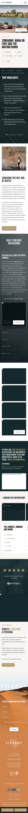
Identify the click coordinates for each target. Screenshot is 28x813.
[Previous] (5, 322)
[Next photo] (6, 30)
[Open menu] (25, 2)
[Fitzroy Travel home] (14, 744)
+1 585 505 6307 (15, 755)
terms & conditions (14, 794)
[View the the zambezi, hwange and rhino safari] (13, 528)
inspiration (10, 70)
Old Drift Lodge (19, 298)
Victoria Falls (17, 261)
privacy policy (14, 796)
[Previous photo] (3, 30)
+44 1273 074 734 (15, 753)
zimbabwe (19, 70)
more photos (19, 322)
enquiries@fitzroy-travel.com (14, 759)
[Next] (8, 322)
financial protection (14, 799)
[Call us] (21, 2)
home (3, 70)
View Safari (8, 550)
